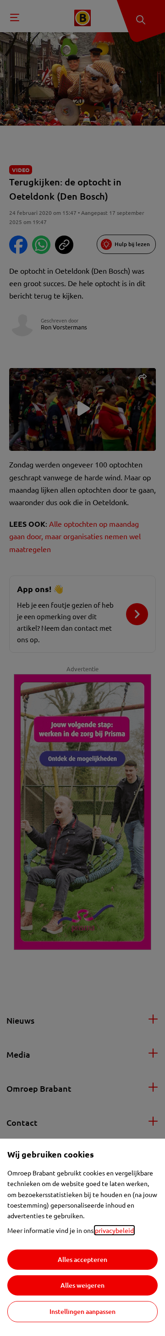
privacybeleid (114, 1230)
